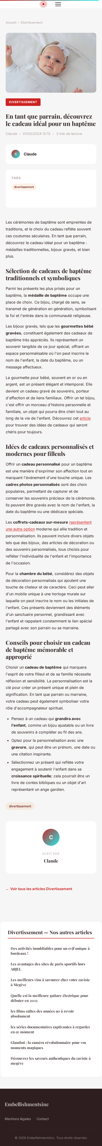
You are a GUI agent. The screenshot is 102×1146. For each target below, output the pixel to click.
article (85, 418)
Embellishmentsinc (27, 1104)
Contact (43, 1119)
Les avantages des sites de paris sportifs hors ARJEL (48, 966)
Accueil (11, 22)
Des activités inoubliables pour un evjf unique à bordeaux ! (50, 951)
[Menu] (58, 4)
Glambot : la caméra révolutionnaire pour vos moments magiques (48, 1045)
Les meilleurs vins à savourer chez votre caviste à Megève (50, 982)
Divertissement (31, 22)
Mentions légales (18, 1119)
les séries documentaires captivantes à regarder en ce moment (50, 1029)
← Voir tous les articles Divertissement (39, 889)
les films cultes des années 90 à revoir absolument (42, 1013)
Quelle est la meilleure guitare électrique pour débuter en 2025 (49, 998)
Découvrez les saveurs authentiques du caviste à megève (51, 1061)
